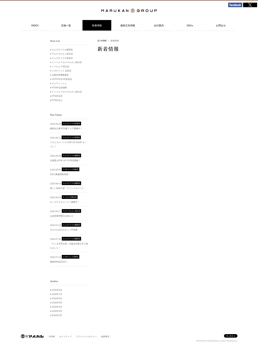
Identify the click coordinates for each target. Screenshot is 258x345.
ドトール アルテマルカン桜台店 (67, 62)
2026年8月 (57, 290)
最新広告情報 (127, 25)
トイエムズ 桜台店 (60, 66)
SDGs (190, 25)
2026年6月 (57, 298)
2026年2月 (57, 315)
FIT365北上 (57, 100)
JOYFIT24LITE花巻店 (62, 79)
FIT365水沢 (57, 96)
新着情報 (97, 25)
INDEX (35, 25)
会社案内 (159, 25)
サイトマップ (65, 336)
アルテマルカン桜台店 (62, 54)
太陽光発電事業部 (60, 75)
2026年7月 (57, 294)
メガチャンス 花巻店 (61, 71)
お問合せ (221, 25)
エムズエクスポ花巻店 (62, 58)
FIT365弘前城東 (59, 87)
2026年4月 (57, 307)
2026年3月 (57, 311)
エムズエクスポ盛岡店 (62, 49)
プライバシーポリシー (86, 336)
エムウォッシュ (59, 83)
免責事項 (105, 336)
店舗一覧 (66, 25)
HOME (103, 41)
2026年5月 (57, 302)
